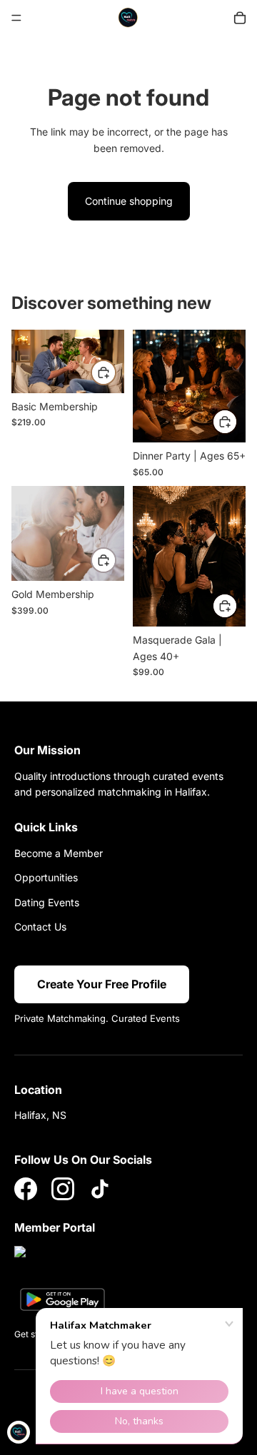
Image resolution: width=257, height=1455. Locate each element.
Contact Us (40, 927)
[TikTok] (100, 1188)
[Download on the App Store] (57, 1260)
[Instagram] (62, 1188)
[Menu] (16, 17)
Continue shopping (129, 201)
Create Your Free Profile (101, 984)
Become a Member (58, 853)
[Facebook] (25, 1188)
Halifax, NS (40, 1115)
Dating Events (46, 902)
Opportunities (46, 877)
